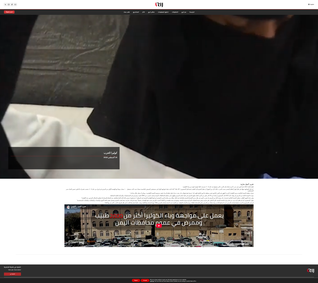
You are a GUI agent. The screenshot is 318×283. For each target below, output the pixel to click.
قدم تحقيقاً (9, 12)
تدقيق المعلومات (163, 12)
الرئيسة (192, 12)
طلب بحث (127, 12)
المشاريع (136, 12)
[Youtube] (15, 4)
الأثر (143, 12)
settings (152, 281)
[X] (5, 4)
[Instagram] (8, 4)
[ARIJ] (310, 271)
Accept (145, 280)
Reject (136, 280)
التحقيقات (175, 12)
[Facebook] (12, 4)
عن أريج (184, 12)
